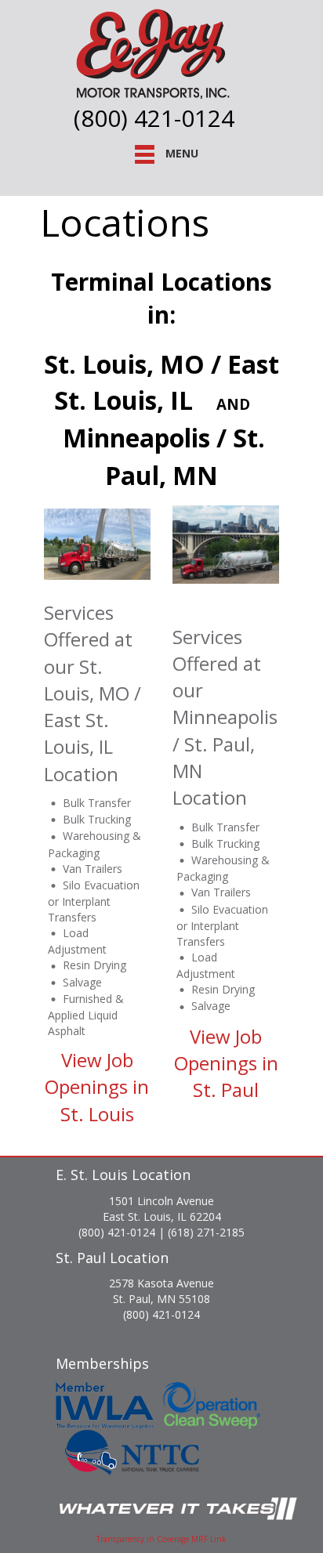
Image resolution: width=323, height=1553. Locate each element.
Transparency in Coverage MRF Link (161, 1538)
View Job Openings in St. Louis (97, 1087)
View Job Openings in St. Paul (226, 1063)
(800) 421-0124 (154, 118)
